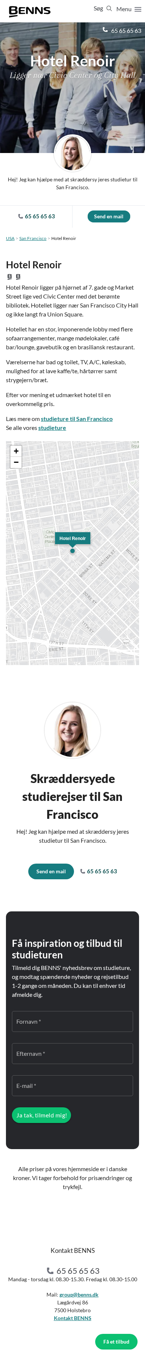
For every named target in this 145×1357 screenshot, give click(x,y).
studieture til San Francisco (77, 418)
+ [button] (16, 451)
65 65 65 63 (125, 30)
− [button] (16, 462)
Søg (99, 8)
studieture (52, 427)
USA (10, 238)
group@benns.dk (79, 1294)
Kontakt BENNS (72, 1318)
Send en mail (108, 216)
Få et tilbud (116, 1341)
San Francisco (32, 238)
